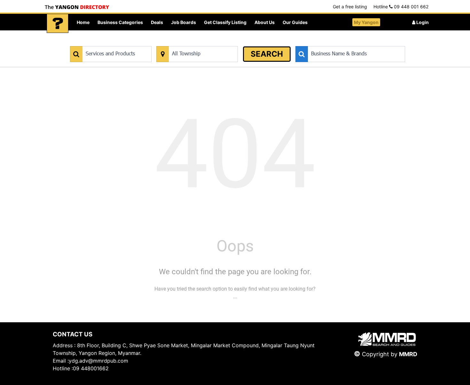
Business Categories (120, 22)
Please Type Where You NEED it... (189, 42)
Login (422, 22)
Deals (157, 22)
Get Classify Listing (225, 22)
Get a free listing (350, 6)
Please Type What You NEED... (99, 42)
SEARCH (267, 54)
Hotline (400, 6)
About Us (265, 22)
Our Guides (295, 22)
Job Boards (183, 22)
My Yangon (366, 22)
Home (83, 22)
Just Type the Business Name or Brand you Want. (343, 42)
